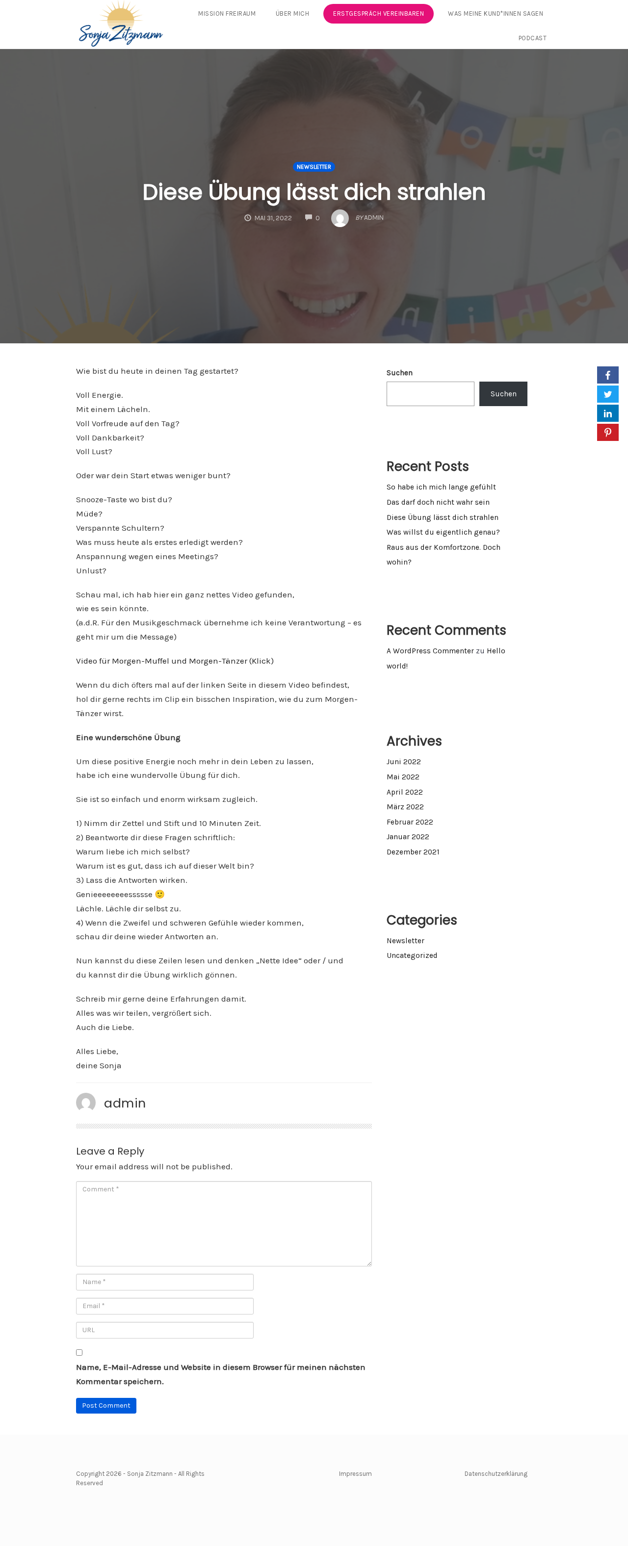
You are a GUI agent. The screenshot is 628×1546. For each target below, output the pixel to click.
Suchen (400, 372)
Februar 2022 (410, 822)
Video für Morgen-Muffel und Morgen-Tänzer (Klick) (175, 661)
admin (125, 1103)
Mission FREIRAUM (227, 13)
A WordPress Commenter (430, 650)
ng (523, 1473)
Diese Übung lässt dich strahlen (314, 192)
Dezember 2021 (413, 852)
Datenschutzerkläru (492, 1473)
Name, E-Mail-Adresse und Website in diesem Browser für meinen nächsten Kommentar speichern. (221, 1374)
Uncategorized (412, 955)
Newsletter (314, 166)
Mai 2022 (403, 777)
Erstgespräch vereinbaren (378, 13)
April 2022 (405, 792)
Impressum (355, 1473)
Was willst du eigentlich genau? (443, 532)
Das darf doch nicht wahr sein (438, 502)
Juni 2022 (404, 761)
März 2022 (405, 806)
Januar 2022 (408, 836)
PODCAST (533, 38)
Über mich (293, 13)
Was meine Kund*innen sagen (495, 13)
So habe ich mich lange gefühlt (441, 487)
